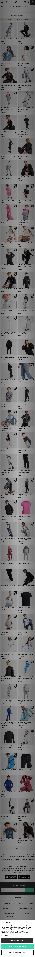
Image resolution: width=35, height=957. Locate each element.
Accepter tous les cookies (17, 946)
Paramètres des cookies (17, 940)
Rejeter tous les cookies (17, 952)
